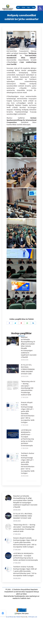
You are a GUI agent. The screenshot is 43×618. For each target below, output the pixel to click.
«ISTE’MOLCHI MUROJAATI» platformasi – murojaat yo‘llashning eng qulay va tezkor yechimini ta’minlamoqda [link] (27, 438)
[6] (21, 173)
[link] (40, 8)
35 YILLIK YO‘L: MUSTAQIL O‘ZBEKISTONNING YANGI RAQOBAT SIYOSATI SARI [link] (28, 369)
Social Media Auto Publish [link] (13, 617)
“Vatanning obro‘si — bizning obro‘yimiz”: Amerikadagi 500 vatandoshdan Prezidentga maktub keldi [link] (28, 388)
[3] (21, 264)
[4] (21, 233)
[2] (21, 294)
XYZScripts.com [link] (32, 617)
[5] (21, 203)
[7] (21, 142)
